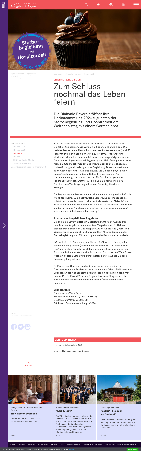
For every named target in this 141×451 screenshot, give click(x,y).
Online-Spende (88, 444)
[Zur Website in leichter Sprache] (124, 4)
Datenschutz (31, 444)
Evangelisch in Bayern (23, 6)
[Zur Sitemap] (112, 4)
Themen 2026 (19, 147)
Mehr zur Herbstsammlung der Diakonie (71, 351)
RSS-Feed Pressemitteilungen (127, 444)
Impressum (21, 444)
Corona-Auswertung (22, 163)
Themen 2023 (19, 157)
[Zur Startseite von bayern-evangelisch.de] (4, 5)
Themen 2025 (19, 150)
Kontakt (12, 444)
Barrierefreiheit (43, 444)
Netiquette (98, 444)
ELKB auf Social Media (23, 160)
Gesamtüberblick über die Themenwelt (28, 167)
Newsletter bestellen (74, 444)
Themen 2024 (19, 153)
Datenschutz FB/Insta (57, 444)
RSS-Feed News (110, 444)
